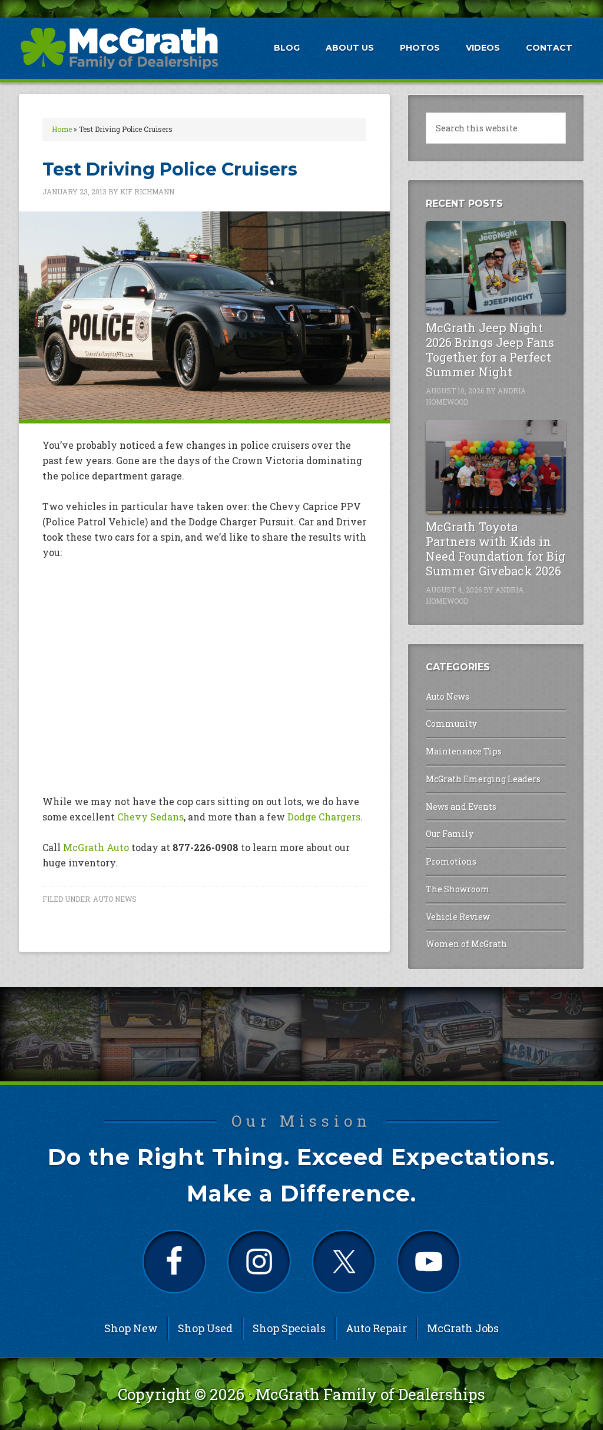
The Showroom (458, 889)
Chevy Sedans (150, 816)
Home (62, 129)
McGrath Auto (96, 847)
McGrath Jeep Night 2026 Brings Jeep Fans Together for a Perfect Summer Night (490, 349)
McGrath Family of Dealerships (370, 1394)
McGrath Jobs (463, 1328)
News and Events (461, 806)
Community (451, 723)
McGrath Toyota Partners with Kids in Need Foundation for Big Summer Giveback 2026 (495, 548)
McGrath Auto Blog (119, 47)
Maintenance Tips (464, 751)
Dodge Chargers (323, 816)
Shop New (131, 1328)
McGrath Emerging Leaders (483, 778)
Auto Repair (376, 1328)
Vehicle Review (458, 916)
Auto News (115, 898)
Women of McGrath (466, 943)
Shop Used (205, 1328)
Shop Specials (289, 1328)
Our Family (449, 833)
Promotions (451, 861)
